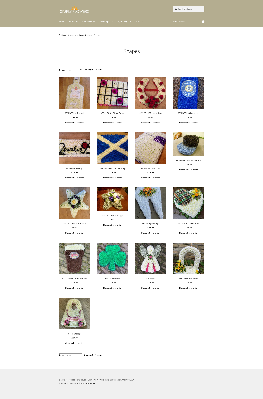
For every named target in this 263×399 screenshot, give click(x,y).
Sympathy (122, 21)
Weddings (104, 21)
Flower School (89, 21)
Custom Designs (85, 35)
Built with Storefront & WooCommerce (77, 383)
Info (138, 21)
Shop (71, 21)
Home (61, 21)
